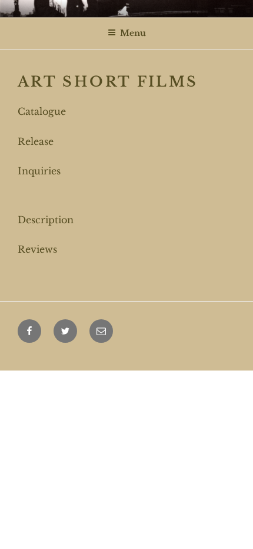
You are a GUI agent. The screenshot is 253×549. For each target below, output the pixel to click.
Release (36, 141)
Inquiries (39, 171)
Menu (133, 33)
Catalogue (42, 111)
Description (46, 220)
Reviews (37, 249)
